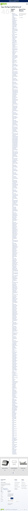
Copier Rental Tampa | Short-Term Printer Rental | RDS (15, 184)
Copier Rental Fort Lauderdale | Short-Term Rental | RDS (15, 107)
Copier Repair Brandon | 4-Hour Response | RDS (14, 226)
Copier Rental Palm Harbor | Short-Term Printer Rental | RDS (15, 152)
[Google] (26, 509)
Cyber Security (14, 343)
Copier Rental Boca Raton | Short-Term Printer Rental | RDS (15, 72)
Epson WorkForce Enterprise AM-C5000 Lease (14, 358)
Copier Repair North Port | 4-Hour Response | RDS (15, 283)
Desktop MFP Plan (14, 345)
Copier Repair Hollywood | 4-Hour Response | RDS (15, 253)
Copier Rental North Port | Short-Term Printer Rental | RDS (15, 146)
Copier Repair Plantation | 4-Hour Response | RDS (15, 298)
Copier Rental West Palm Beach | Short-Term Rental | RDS (15, 201)
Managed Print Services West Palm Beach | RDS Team (15, 406)
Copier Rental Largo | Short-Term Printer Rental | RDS (15, 134)
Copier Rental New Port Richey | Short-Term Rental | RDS (15, 143)
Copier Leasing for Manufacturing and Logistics (14, 49)
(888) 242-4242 (5, 488)
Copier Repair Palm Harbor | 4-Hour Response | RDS (15, 289)
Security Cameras (14, 446)
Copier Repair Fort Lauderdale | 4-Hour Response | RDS (15, 247)
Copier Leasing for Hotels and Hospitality (14, 45)
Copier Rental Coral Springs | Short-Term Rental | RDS (15, 93)
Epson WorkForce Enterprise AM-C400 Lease (14, 353)
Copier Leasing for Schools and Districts (14, 58)
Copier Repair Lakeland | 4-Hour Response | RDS (14, 268)
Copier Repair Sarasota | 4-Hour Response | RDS (14, 311)
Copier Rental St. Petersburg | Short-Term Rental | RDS (15, 181)
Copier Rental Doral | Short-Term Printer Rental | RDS (15, 100)
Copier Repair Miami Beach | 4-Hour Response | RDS (15, 276)
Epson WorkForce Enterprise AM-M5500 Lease (14, 367)
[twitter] (22, 509)
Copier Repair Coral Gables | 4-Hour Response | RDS (15, 232)
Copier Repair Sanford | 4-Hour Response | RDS (14, 308)
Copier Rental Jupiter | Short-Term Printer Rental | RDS (15, 121)
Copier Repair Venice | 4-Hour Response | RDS (14, 327)
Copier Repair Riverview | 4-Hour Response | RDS (15, 305)
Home (13, 376)
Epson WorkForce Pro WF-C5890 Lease (14, 370)
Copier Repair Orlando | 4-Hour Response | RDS (14, 286)
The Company (14, 450)
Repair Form (14, 415)
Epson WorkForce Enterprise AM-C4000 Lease (14, 355)
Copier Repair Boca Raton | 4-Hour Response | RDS (15, 216)
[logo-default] (4, 3)
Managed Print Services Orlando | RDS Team (14, 403)
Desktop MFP (14, 344)
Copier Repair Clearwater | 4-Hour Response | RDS (15, 229)
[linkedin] (24, 509)
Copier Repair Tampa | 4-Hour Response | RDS (14, 316)
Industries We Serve (15, 381)
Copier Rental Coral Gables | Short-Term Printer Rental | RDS (15, 90)
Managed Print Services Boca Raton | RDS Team (14, 391)
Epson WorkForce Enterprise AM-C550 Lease (14, 361)
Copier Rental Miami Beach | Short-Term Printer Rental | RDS (15, 140)
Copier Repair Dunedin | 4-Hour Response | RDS (14, 244)
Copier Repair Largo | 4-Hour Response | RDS (15, 271)
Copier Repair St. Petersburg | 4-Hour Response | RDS (15, 314)
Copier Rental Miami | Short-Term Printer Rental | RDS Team (15, 137)
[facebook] (20, 509)
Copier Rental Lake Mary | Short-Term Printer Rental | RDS (15, 128)
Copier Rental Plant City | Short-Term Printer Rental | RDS (15, 159)
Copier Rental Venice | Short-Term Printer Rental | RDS (15, 194)
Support (13, 448)
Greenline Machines (15, 375)
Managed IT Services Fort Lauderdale (14, 385)
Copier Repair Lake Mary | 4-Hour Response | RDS (15, 265)
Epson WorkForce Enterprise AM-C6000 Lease (14, 364)
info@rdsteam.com (6, 489)
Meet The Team (14, 408)
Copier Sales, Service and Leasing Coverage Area (15, 341)
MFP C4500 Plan (14, 409)
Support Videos (14, 449)
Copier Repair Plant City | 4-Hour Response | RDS (15, 295)
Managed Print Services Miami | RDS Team (14, 400)
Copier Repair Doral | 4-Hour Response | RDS (15, 241)
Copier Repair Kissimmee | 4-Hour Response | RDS (15, 262)
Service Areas (14, 447)
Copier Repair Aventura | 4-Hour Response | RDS (14, 213)
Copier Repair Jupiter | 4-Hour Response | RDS (14, 259)
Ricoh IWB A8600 (14, 439)
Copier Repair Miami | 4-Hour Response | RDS (15, 273)
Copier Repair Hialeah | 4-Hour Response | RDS (14, 250)
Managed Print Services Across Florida (14, 388)
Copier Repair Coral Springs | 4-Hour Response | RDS (15, 234)
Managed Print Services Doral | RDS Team (14, 394)
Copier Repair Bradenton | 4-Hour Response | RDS (15, 223)
